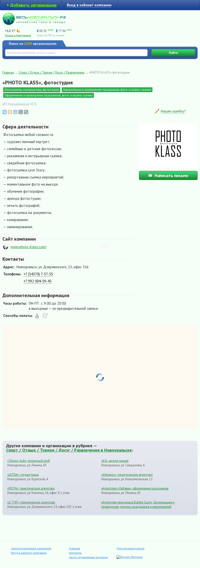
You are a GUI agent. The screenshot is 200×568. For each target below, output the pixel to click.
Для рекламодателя (130, 548)
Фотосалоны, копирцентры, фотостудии (31, 89)
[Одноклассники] (10, 112)
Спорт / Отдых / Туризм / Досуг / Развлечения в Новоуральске (69, 450)
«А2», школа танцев (115, 461)
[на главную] (34, 24)
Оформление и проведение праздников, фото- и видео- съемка (107, 89)
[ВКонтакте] (4, 112)
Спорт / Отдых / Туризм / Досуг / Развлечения (51, 72)
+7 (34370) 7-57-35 (38, 274)
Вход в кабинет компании (29, 553)
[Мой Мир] (15, 112)
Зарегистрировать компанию (31, 548)
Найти (173, 53)
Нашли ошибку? (173, 111)
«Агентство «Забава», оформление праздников (135, 488)
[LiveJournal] (26, 112)
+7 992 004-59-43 (37, 281)
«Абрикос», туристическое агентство (127, 475)
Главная (8, 72)
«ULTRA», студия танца (23, 475)
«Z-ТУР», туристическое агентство (31, 502)
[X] (21, 112)
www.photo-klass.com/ (28, 247)
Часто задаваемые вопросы (88, 557)
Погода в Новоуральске (18, 35)
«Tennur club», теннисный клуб (28, 461)
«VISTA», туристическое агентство (31, 488)
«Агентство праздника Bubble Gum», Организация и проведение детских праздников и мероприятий (137, 504)
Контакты (75, 553)
